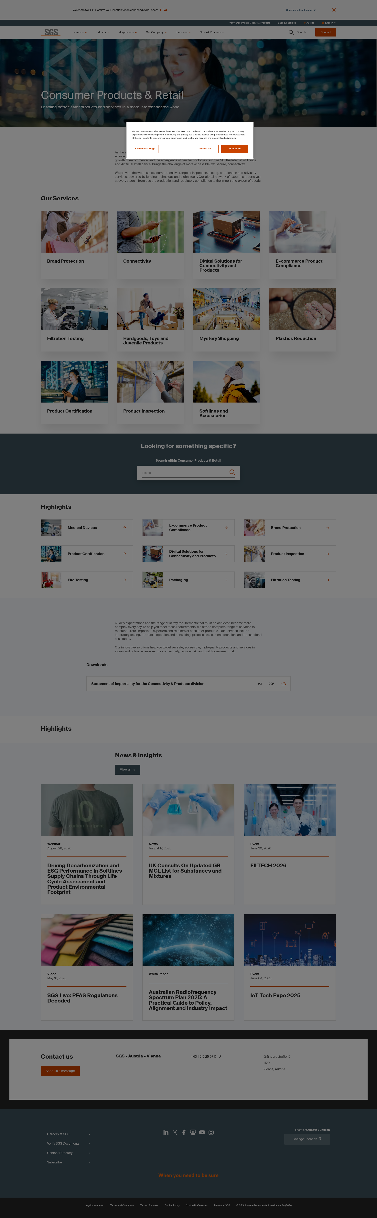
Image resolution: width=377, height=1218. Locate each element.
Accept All (235, 148)
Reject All (205, 148)
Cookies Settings (145, 148)
